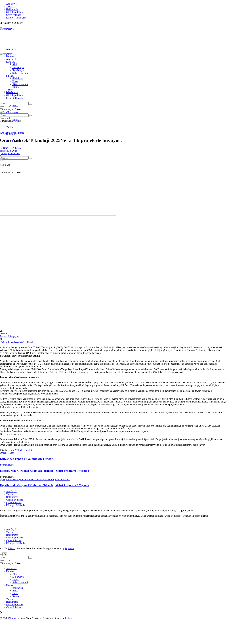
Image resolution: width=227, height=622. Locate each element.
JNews (11, 548)
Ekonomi (10, 56)
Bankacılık (17, 78)
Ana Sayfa (11, 3)
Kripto (15, 87)
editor (4, 148)
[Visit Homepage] (7, 28)
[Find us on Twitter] (1, 26)
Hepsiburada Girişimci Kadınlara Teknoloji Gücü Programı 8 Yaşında (44, 485)
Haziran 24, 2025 (8, 150)
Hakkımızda (12, 9)
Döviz (15, 112)
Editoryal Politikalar (16, 17)
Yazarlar (10, 6)
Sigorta (15, 70)
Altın (14, 64)
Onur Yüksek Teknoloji (20, 450)
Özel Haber (14, 153)
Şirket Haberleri (20, 84)
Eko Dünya (18, 67)
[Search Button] (30, 104)
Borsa (15, 105)
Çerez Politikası (13, 15)
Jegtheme (69, 548)
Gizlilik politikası (14, 12)
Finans (9, 75)
